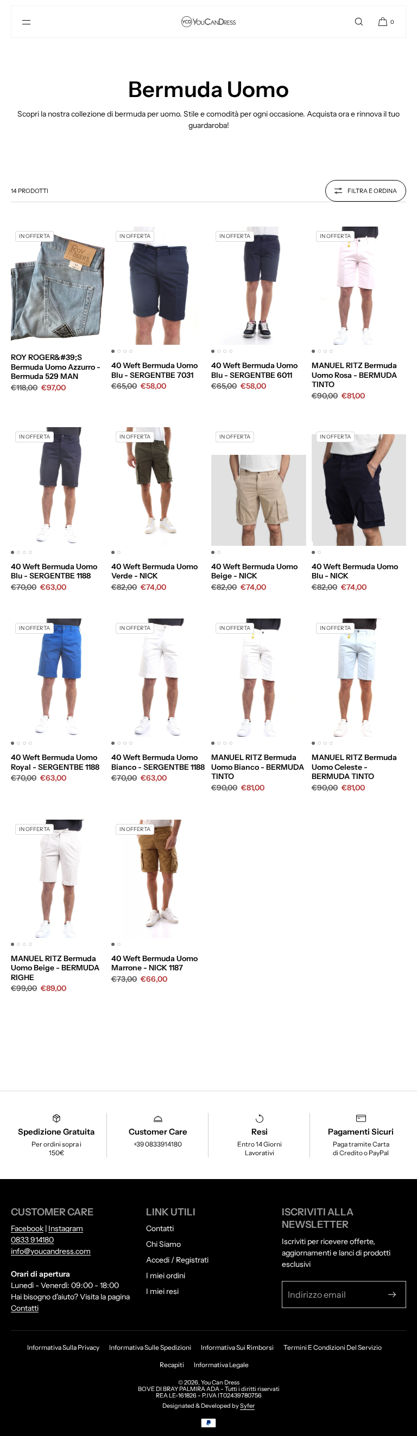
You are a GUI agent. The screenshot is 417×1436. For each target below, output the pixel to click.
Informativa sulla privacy (63, 1347)
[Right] (197, 285)
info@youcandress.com (51, 1251)
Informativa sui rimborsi (237, 1347)
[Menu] (35, 21)
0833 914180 (32, 1240)
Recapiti (172, 1365)
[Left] (120, 285)
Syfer (247, 1405)
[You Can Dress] (208, 21)
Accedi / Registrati (177, 1260)
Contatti (25, 1308)
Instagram (65, 1228)
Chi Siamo (163, 1244)
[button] (359, 21)
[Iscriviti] (392, 1295)
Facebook (27, 1228)
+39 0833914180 (158, 1144)
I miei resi (162, 1291)
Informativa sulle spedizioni (150, 1347)
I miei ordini (165, 1275)
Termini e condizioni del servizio (332, 1347)
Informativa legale (221, 1365)
